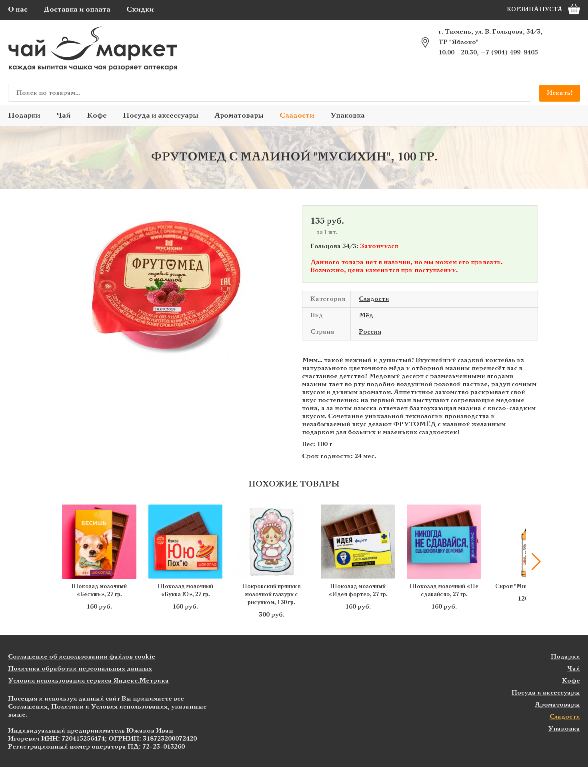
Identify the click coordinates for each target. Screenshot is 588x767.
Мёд (366, 315)
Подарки (24, 115)
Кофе (97, 115)
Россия (370, 332)
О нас (18, 9)
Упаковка (347, 115)
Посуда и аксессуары (160, 115)
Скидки (140, 9)
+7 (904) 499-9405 (509, 53)
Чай (63, 115)
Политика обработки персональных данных (80, 669)
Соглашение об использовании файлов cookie (81, 657)
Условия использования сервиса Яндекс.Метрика (88, 681)
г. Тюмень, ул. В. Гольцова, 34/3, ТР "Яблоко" (490, 37)
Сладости (297, 115)
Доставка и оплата (77, 9)
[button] (52, 562)
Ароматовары (239, 115)
